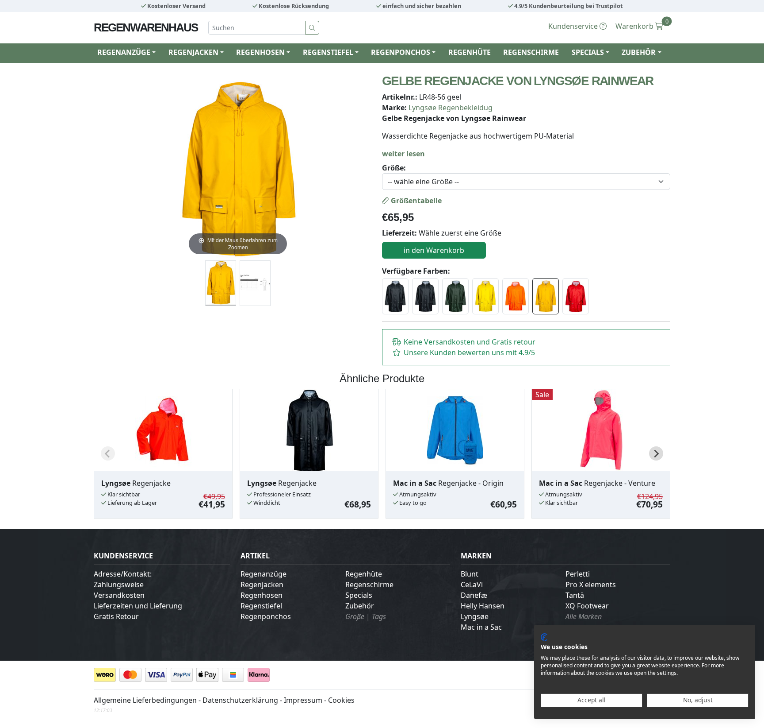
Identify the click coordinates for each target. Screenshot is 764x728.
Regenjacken (262, 584)
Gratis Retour (116, 616)
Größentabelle (415, 200)
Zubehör (359, 606)
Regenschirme (531, 52)
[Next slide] (656, 453)
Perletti (577, 574)
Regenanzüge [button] (123, 52)
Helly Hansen (482, 606)
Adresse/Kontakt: (123, 574)
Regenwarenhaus (146, 27)
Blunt (469, 574)
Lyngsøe (475, 616)
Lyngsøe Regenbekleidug (451, 107)
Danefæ (474, 595)
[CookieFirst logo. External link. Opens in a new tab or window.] (544, 637)
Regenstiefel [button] (328, 52)
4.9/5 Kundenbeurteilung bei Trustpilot (568, 6)
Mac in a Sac (481, 627)
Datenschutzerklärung (240, 700)
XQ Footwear (587, 606)
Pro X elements (590, 584)
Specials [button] (588, 52)
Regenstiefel (261, 606)
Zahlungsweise (119, 584)
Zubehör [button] (639, 52)
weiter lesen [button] (403, 154)
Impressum (303, 700)
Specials (358, 595)
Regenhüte (469, 52)
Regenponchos (266, 616)
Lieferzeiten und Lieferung (138, 606)
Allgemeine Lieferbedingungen (145, 700)
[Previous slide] (108, 453)
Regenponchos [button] (400, 52)
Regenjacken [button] (193, 52)
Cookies (341, 700)
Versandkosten (119, 595)
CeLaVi (472, 584)
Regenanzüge (263, 574)
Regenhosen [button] (260, 52)
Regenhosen (262, 595)
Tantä (574, 595)
